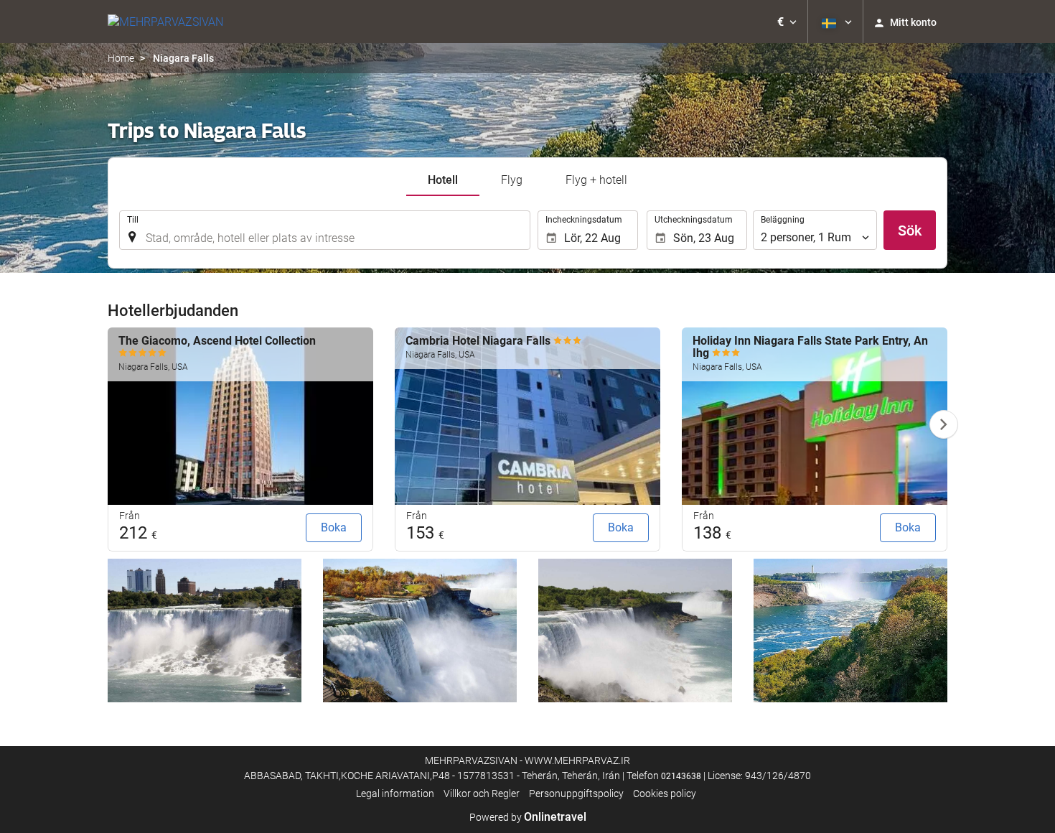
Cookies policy (664, 793)
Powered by (527, 817)
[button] (786, 21)
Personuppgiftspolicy (576, 793)
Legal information (395, 793)
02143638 (681, 776)
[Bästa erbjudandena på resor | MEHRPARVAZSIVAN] (165, 21)
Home (121, 58)
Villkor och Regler (482, 793)
